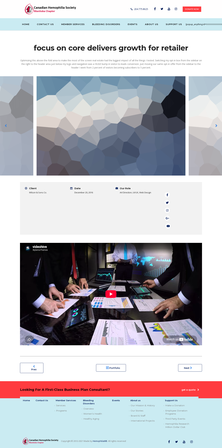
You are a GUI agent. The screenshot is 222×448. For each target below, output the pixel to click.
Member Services (73, 24)
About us (151, 24)
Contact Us (45, 24)
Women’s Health (92, 413)
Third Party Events (175, 418)
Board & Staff (138, 415)
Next (187, 368)
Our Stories (137, 410)
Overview (88, 408)
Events (132, 24)
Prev (34, 369)
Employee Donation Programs (176, 412)
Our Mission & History (143, 405)
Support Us (174, 24)
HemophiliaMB (100, 440)
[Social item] (154, 9)
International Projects (143, 420)
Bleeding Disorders (106, 24)
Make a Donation (175, 405)
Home (25, 24)
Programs (61, 410)
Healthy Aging (91, 418)
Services (60, 405)
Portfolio (114, 368)
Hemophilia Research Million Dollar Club (177, 425)
